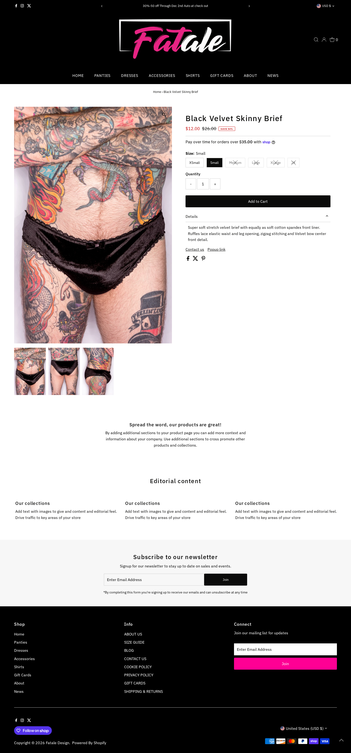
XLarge (278, 163)
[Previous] (102, 6)
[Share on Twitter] (196, 259)
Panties (102, 75)
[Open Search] (316, 39)
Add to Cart (258, 201)
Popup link (216, 249)
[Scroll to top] (341, 740)
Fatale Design (57, 742)
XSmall (194, 162)
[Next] (249, 6)
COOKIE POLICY (138, 666)
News (272, 75)
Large (258, 163)
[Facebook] (16, 6)
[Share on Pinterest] (203, 259)
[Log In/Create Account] (324, 39)
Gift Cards (221, 75)
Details (192, 216)
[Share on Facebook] (188, 259)
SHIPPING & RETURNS (143, 691)
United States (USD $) (305, 728)
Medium (237, 163)
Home (78, 75)
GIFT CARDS (134, 683)
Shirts (193, 75)
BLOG (129, 650)
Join (226, 580)
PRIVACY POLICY (138, 675)
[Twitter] (29, 6)
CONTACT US (135, 658)
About (250, 75)
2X (295, 163)
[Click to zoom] (164, 114)
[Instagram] (22, 6)
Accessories (162, 75)
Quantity (193, 173)
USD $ (326, 6)
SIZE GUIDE (134, 642)
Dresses (129, 75)
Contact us (195, 249)
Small (214, 162)
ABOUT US (133, 634)
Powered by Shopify (89, 742)
